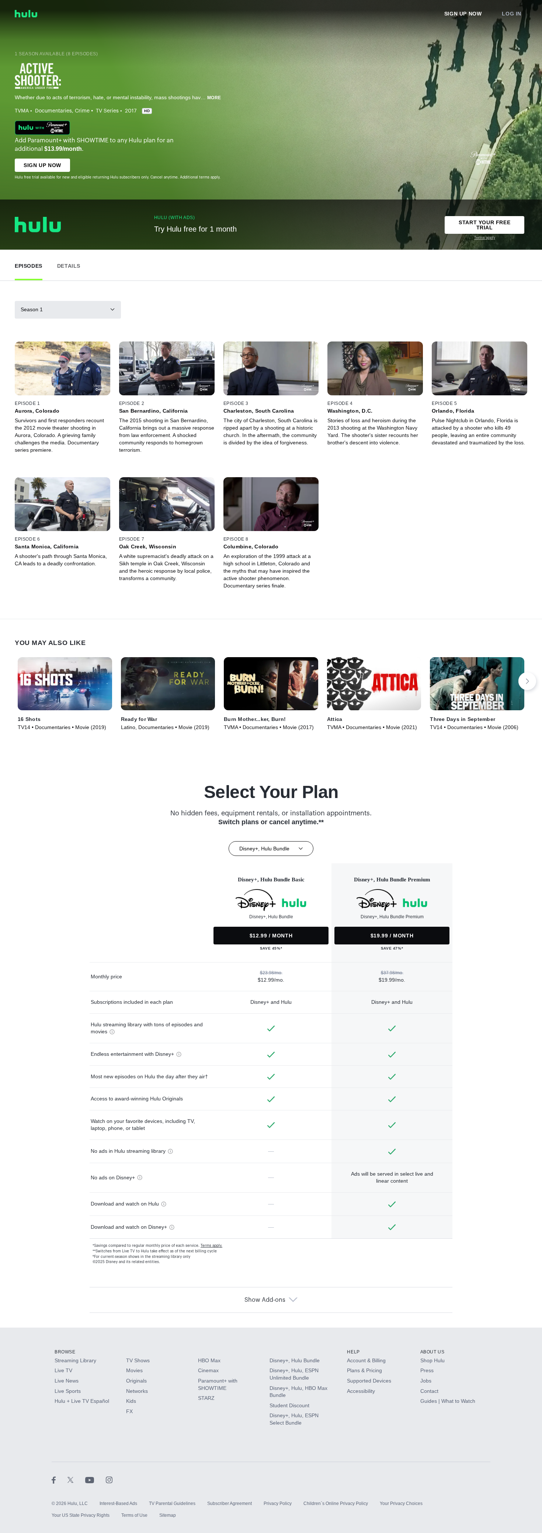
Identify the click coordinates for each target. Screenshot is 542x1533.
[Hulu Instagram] (109, 1480)
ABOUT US (432, 1352)
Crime (82, 111)
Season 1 (32, 309)
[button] (28, 264)
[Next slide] (527, 681)
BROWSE (65, 1352)
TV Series (107, 111)
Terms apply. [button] (211, 1246)
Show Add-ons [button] (264, 1300)
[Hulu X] (76, 1480)
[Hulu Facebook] (59, 1480)
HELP (353, 1352)
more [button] (214, 97)
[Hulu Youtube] (95, 1480)
